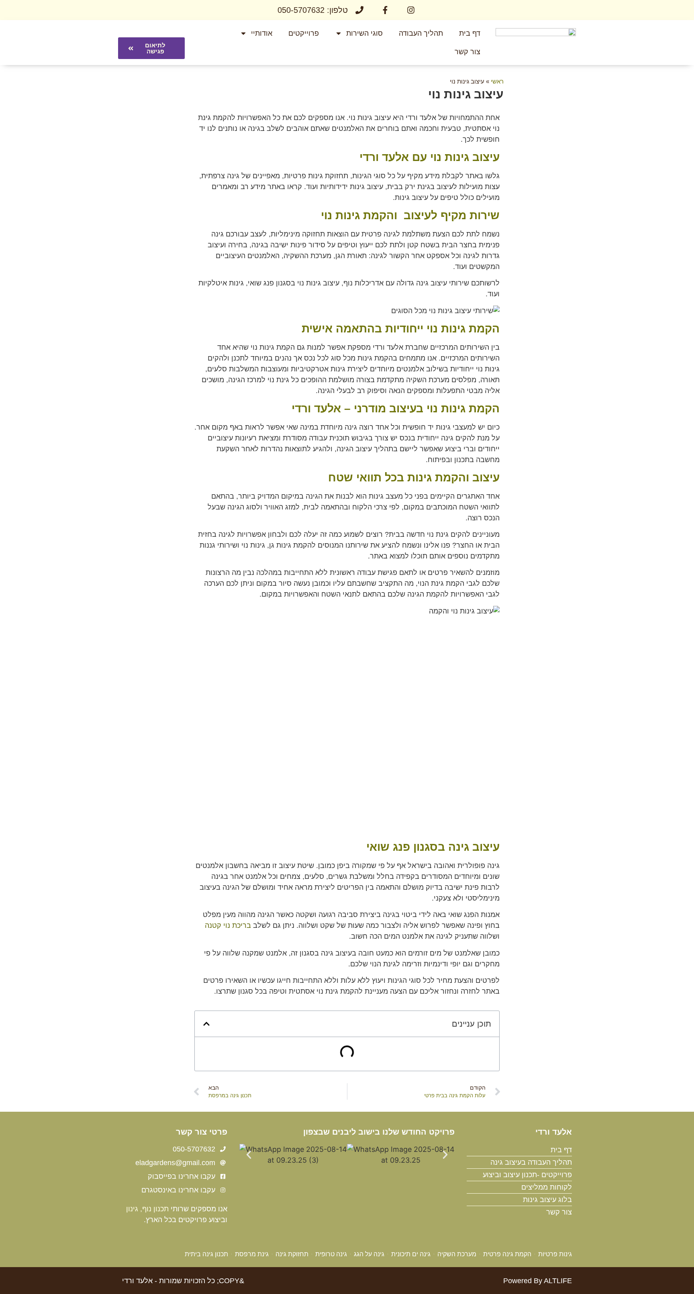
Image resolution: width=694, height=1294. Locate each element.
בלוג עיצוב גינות (547, 1200)
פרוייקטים (303, 33)
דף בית (469, 33)
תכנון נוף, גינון (147, 1209)
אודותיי (261, 33)
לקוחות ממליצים (546, 1187)
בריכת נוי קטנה (228, 925)
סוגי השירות (364, 33)
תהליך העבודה (421, 33)
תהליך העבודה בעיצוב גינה (531, 1162)
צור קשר (467, 52)
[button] (206, 1023)
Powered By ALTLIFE (537, 1281)
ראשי (497, 81)
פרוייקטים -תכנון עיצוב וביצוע (527, 1175)
